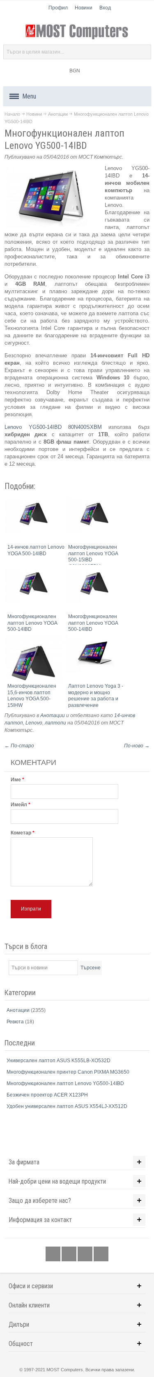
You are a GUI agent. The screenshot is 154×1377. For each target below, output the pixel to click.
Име (16, 780)
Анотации (58, 114)
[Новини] (101, 1254)
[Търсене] (143, 52)
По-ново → (136, 746)
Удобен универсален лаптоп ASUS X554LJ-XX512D (67, 1106)
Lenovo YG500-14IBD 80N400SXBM (53, 427)
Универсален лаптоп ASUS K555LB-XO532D (58, 1060)
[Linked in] (86, 1254)
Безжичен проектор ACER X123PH (47, 1095)
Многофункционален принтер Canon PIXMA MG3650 (68, 1072)
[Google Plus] (70, 1254)
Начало (12, 114)
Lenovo (33, 723)
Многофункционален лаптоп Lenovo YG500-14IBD (65, 1083)
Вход (105, 8)
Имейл (19, 804)
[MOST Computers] (77, 31)
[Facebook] (54, 1254)
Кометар (21, 833)
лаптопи (55, 723)
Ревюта (16, 1022)
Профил (58, 8)
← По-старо (19, 746)
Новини (83, 8)
